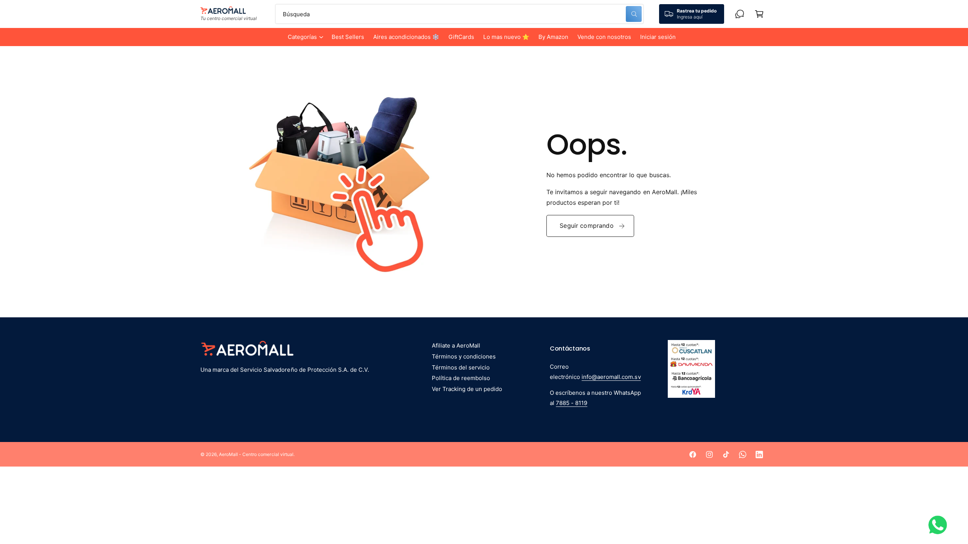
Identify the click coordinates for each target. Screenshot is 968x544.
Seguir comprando (587, 225)
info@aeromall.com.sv (611, 376)
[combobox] (459, 14)
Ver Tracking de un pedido (467, 389)
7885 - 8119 (571, 402)
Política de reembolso (461, 378)
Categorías (302, 36)
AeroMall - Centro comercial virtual (256, 454)
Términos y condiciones (464, 356)
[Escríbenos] (739, 14)
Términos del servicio (461, 367)
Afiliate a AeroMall (456, 345)
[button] (305, 37)
